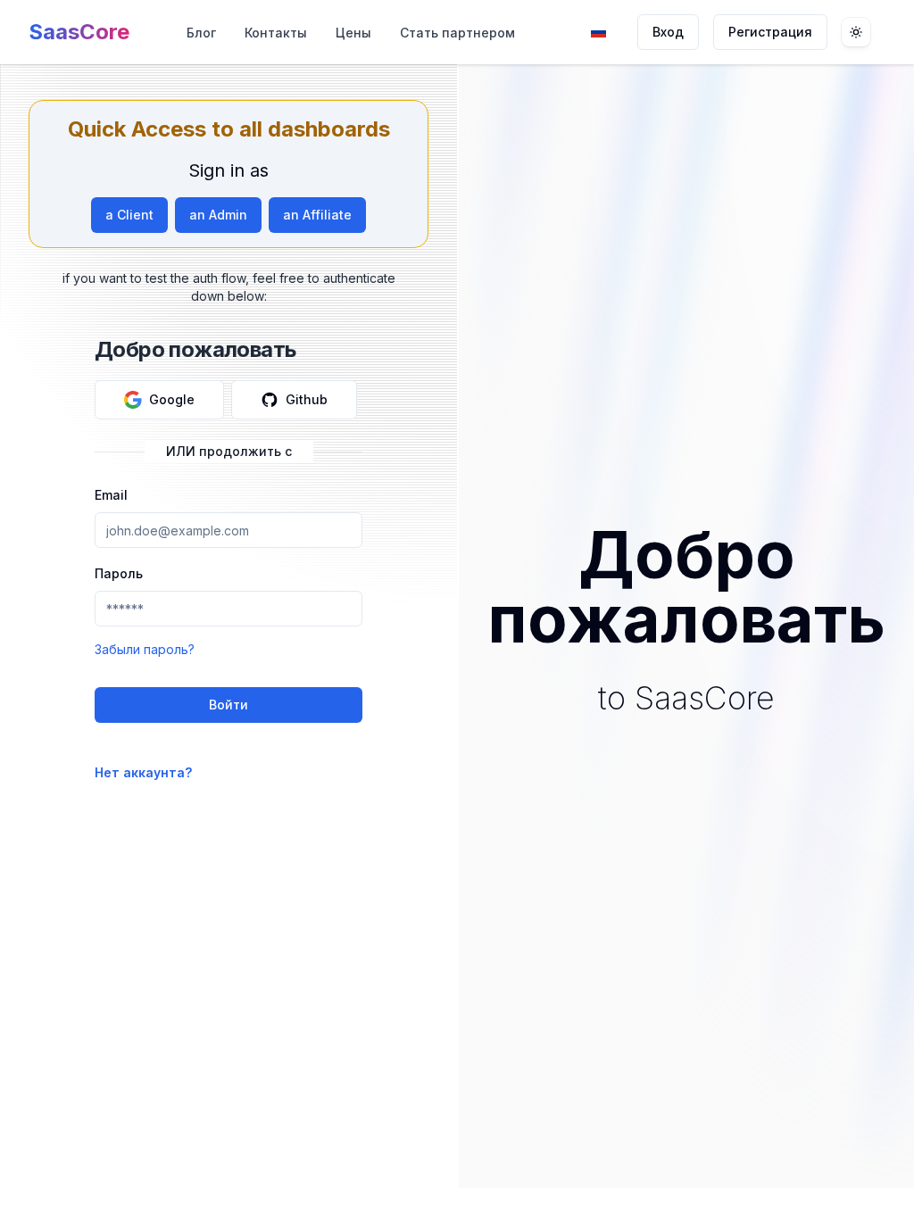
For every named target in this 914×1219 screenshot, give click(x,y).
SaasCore (79, 32)
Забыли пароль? (145, 649)
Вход (668, 31)
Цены (353, 32)
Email (111, 494)
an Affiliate (317, 214)
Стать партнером (457, 32)
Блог (201, 32)
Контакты (276, 32)
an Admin (218, 214)
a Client (129, 214)
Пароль (119, 573)
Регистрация (770, 31)
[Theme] (856, 32)
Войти (228, 704)
